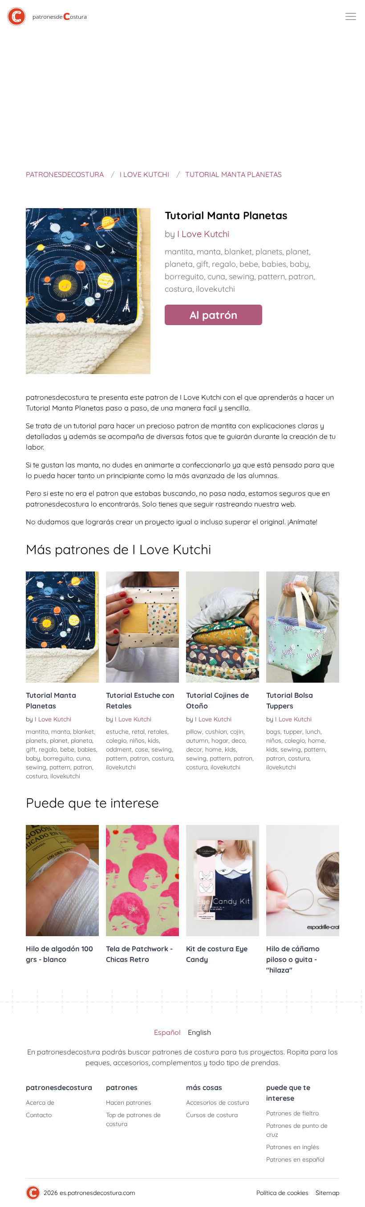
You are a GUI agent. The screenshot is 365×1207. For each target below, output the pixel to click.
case (141, 749)
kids (153, 740)
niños (137, 740)
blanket (238, 251)
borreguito (184, 276)
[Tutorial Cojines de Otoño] (222, 627)
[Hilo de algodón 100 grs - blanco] (62, 880)
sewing (241, 276)
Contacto (39, 1115)
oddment (119, 749)
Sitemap (327, 1193)
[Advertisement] (182, 99)
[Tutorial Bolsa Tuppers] (302, 627)
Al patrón (213, 315)
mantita (179, 251)
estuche (117, 732)
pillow (194, 732)
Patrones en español (295, 1159)
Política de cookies (282, 1193)
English (199, 1032)
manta (209, 251)
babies (274, 264)
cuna (216, 276)
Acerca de (40, 1102)
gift (202, 264)
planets (269, 251)
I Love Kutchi (203, 233)
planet (297, 251)
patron (300, 276)
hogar (219, 740)
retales (157, 732)
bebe (248, 264)
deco (238, 740)
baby (299, 264)
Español (167, 1032)
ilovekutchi (215, 289)
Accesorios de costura (217, 1102)
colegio (116, 740)
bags (273, 732)
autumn (197, 740)
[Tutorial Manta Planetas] (62, 627)
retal (138, 732)
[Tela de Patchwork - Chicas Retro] (142, 880)
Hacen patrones (128, 1102)
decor (194, 749)
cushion (216, 732)
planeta (179, 264)
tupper (293, 732)
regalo (224, 264)
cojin (236, 732)
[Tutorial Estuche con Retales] (142, 627)
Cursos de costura (212, 1115)
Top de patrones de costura (133, 1119)
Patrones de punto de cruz (297, 1130)
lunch (312, 732)
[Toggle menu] (351, 16)
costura (178, 289)
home (213, 749)
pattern (271, 276)
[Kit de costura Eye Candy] (222, 880)
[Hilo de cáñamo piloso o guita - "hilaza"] (302, 880)
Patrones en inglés (292, 1147)
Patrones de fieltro (292, 1113)
